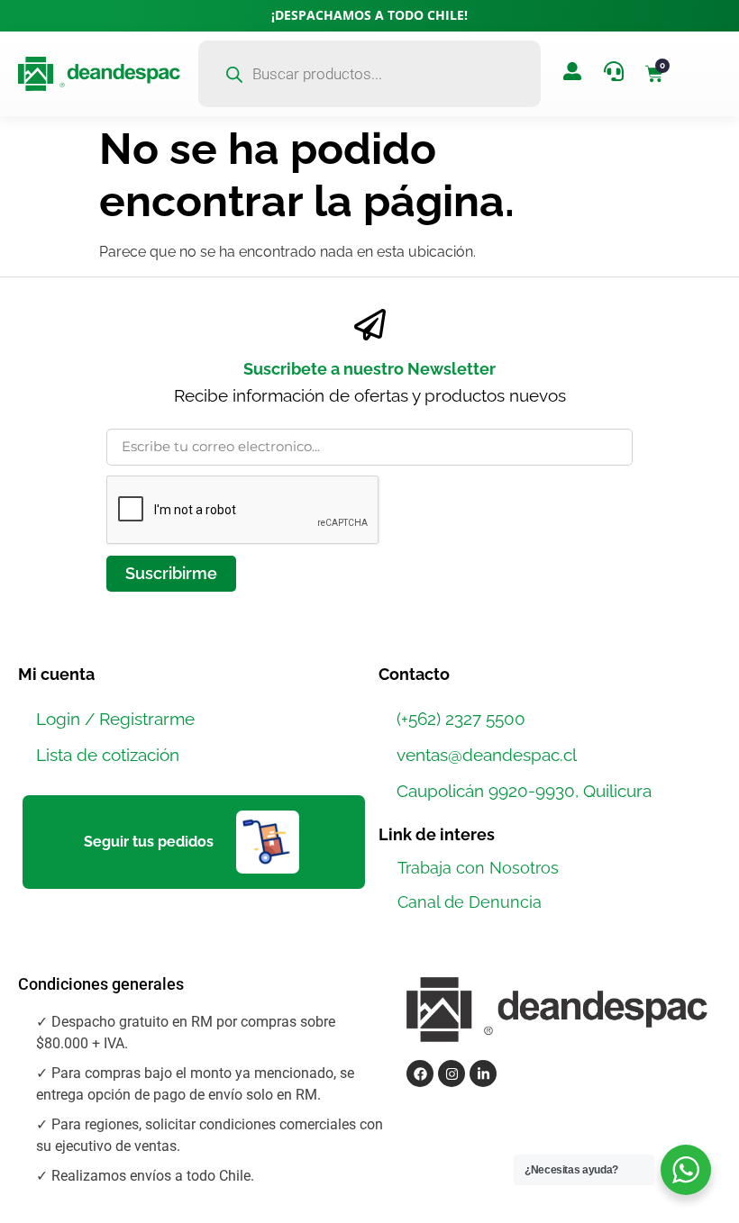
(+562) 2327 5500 (461, 719)
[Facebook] (419, 1073)
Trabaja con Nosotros (478, 867)
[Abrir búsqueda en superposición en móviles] (369, 74)
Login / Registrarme (115, 719)
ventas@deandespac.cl (487, 755)
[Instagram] (451, 1073)
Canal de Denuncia (469, 901)
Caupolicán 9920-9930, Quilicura (524, 791)
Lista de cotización (107, 755)
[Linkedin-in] (483, 1073)
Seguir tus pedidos (149, 841)
